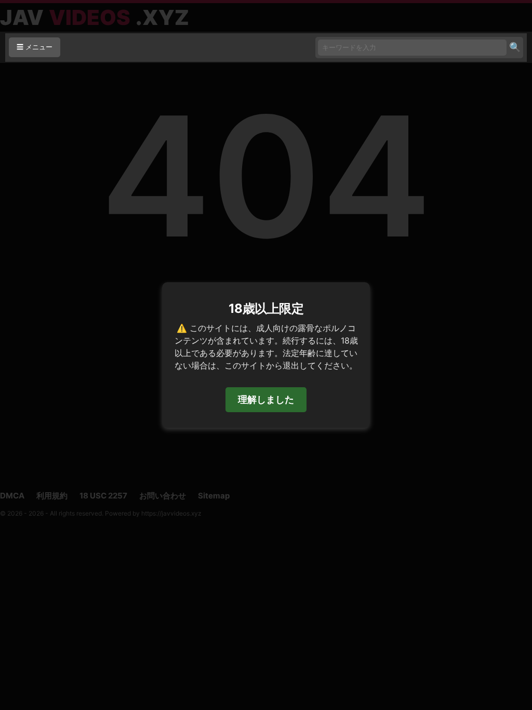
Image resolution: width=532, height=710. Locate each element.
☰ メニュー (34, 47)
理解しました (266, 400)
